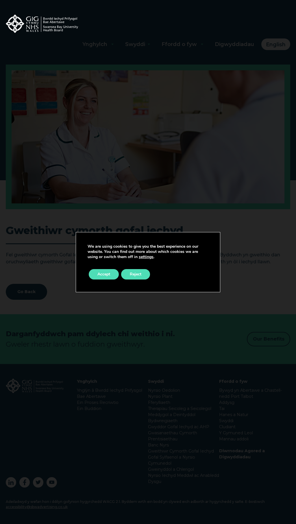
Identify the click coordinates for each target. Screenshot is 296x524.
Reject (135, 274)
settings (146, 257)
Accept (103, 274)
